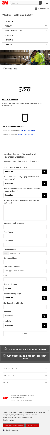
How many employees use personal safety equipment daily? (21, 190)
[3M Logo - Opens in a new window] (5, 3)
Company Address (11, 267)
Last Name (8, 241)
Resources (9, 35)
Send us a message (10, 100)
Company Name (10, 258)
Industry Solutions (14, 31)
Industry (7, 312)
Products (9, 26)
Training (9, 40)
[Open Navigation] (47, 3)
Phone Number (9, 249)
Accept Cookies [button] (32, 425)
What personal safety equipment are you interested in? (21, 178)
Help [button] (5, 383)
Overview (9, 21)
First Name (8, 232)
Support (8, 45)
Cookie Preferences (17, 397)
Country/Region (10, 284)
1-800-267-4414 (27, 131)
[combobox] (6, 253)
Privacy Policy (29, 395)
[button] (10, 430)
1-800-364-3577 (25, 135)
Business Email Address (13, 223)
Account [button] (42, 9)
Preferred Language (12, 294)
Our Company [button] (10, 369)
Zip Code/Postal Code (13, 303)
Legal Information (17, 395)
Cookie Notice (8, 420)
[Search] (40, 3)
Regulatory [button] (9, 376)
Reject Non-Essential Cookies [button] (14, 425)
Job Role (7, 321)
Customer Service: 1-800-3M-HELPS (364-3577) (26, 357)
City (5, 276)
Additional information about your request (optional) (21, 202)
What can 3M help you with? (15, 167)
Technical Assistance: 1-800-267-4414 (26, 350)
